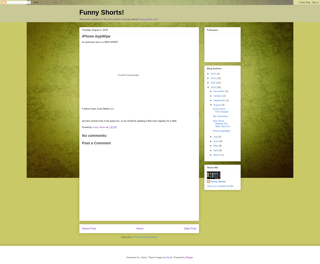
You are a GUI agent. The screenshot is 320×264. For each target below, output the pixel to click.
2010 (214, 87)
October (218, 95)
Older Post (190, 228)
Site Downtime (220, 116)
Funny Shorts (218, 181)
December (219, 91)
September (220, 100)
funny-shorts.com (148, 19)
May (216, 145)
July (216, 136)
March (217, 155)
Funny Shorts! (101, 12)
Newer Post (89, 228)
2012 (214, 78)
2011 (213, 82)
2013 (214, 73)
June (216, 141)
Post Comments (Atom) (145, 237)
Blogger (189, 257)
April (216, 150)
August (218, 105)
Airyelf (169, 257)
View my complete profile (220, 186)
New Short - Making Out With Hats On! (221, 124)
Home (140, 228)
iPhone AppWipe (221, 131)
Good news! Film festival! (220, 110)
